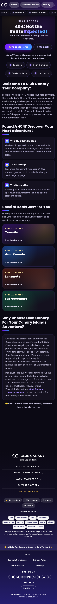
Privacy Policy (39, 560)
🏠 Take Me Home (18, 46)
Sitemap (40, 566)
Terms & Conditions (17, 560)
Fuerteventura (19, 73)
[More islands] (55, 12)
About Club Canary (27, 479)
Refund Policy (17, 566)
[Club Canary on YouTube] (13, 577)
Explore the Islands (27, 466)
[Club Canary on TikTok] (18, 577)
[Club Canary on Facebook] (23, 577)
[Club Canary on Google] (49, 577)
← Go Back (43, 46)
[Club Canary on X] (34, 577)
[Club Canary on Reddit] (44, 577)
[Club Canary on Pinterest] (39, 577)
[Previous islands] (2, 12)
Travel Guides (29, 4)
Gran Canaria (39, 12)
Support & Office (27, 485)
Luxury (46, 4)
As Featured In (27, 491)
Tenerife (19, 12)
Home (14, 4)
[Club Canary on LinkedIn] (28, 577)
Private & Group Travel (27, 472)
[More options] (54, 5)
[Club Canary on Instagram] (8, 577)
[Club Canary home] (4, 5)
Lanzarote (43, 73)
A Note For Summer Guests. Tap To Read (28, 547)
